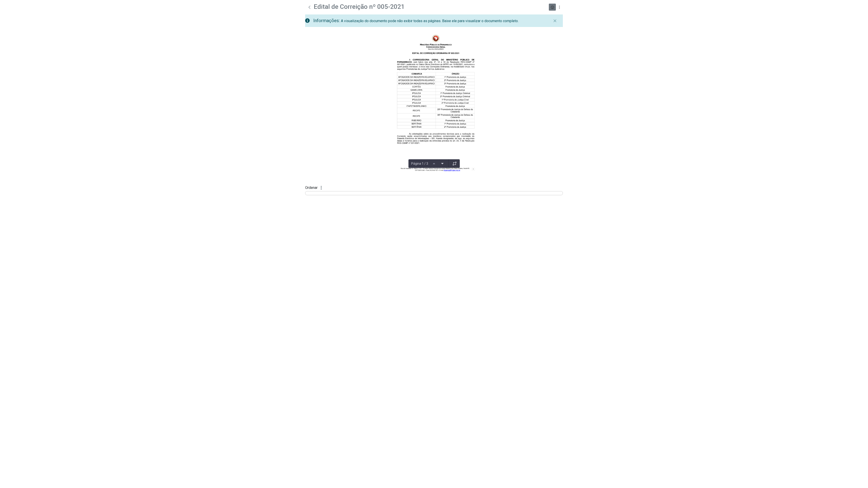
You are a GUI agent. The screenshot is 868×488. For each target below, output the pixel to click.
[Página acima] (434, 163)
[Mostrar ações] (559, 7)
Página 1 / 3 (419, 163)
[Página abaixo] (442, 163)
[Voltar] (309, 7)
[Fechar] (555, 20)
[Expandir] (454, 163)
